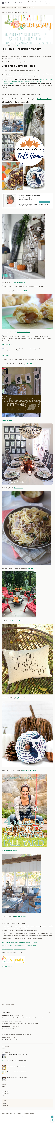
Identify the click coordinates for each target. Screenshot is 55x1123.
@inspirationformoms (27, 81)
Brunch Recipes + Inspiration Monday (16, 1066)
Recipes (33, 7)
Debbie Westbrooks (16, 45)
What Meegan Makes (30, 945)
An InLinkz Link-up (7, 966)
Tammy (3, 1032)
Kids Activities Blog (6, 1026)
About (29, 2)
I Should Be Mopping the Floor (10, 942)
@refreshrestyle (6, 81)
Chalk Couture (35, 2)
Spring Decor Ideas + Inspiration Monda (16, 1071)
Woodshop (47, 2)
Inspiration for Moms (19, 949)
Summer (4, 1037)
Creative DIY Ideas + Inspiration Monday (17, 1054)
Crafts (41, 2)
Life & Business (17, 7)
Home (3, 12)
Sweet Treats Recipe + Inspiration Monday (17, 1060)
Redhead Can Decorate (8, 945)
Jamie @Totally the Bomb (8, 1021)
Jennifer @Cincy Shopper (8, 1015)
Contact (48, 4)
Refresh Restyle (19, 945)
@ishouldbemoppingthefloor (9, 83)
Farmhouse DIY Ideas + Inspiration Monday (17, 1077)
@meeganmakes (15, 81)
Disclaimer (43, 1120)
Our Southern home (7, 949)
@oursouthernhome (38, 81)
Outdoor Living (26, 7)
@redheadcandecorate (46, 79)
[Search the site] (52, 3)
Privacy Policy (50, 1120)
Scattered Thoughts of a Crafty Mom (29, 942)
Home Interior (9, 7)
